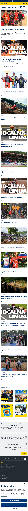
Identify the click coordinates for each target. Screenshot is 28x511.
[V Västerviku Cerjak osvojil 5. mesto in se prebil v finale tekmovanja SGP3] (14, 363)
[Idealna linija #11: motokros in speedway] (14, 186)
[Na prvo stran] (6, 3)
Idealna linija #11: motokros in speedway (11, 197)
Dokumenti (4, 478)
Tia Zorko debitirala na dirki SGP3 (12, 29)
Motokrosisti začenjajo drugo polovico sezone (13, 247)
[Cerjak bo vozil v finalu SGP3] (14, 260)
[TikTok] (18, 459)
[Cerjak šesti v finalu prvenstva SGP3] (14, 338)
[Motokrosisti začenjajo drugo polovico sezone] (14, 235)
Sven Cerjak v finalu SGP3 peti (9, 222)
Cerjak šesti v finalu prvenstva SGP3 (10, 350)
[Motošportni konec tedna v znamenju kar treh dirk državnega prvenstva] (14, 285)
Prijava (24, 453)
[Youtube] (15, 459)
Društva (3, 475)
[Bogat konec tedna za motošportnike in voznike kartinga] (14, 106)
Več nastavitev (14, 508)
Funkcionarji (4, 477)
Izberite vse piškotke (14, 500)
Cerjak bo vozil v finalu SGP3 (8, 272)
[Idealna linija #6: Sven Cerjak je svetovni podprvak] (14, 48)
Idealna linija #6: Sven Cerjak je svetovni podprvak (12, 60)
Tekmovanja (4, 474)
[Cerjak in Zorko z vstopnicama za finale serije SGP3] (14, 159)
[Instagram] (11, 459)
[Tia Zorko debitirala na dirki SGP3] (14, 18)
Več (1, 37)
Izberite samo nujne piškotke (14, 505)
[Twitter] (5, 459)
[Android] (22, 459)
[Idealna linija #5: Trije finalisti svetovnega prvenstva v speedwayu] (14, 133)
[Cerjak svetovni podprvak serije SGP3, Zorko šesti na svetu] (14, 79)
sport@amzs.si (15, 467)
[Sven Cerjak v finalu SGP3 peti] (14, 211)
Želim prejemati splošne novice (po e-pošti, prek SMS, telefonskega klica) (14, 443)
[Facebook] (2, 459)
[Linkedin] (8, 459)
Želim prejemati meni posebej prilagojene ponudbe (13, 448)
